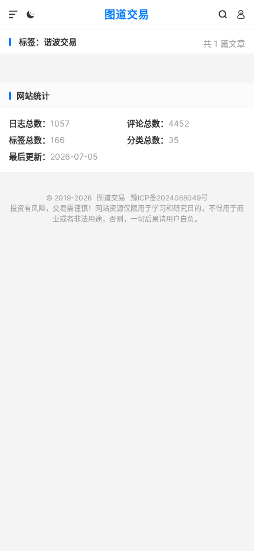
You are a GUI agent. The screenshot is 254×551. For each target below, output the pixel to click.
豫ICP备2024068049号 (169, 197)
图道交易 (127, 14)
